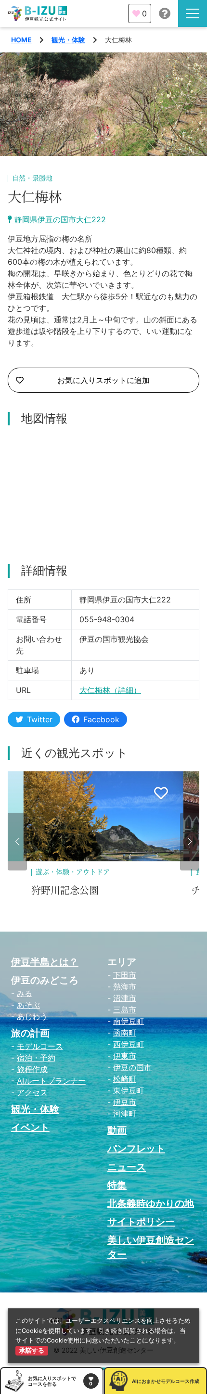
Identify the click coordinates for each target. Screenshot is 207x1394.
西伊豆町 (128, 1044)
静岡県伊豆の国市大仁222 (59, 219)
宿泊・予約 (36, 1057)
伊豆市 (124, 1102)
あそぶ (28, 1005)
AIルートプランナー (51, 1081)
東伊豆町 (128, 1090)
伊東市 (124, 1056)
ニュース (126, 1167)
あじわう (32, 1016)
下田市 (124, 975)
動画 (117, 1130)
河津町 (124, 1113)
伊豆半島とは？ (44, 962)
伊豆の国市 (132, 1067)
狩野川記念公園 (65, 890)
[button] (17, 841)
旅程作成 (32, 1069)
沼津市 (124, 998)
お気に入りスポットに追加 (103, 380)
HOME (21, 40)
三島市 (124, 1009)
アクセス (32, 1092)
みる (24, 993)
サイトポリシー (141, 1222)
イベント (30, 1127)
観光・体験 (68, 40)
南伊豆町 (128, 1021)
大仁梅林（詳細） (110, 690)
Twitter (39, 719)
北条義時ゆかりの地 (150, 1203)
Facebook (101, 719)
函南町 (124, 1032)
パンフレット (136, 1148)
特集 (117, 1185)
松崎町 (124, 1079)
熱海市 (124, 986)
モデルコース (40, 1046)
